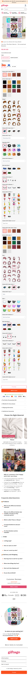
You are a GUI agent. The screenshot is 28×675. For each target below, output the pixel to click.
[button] (14, 71)
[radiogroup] (14, 75)
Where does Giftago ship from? (11, 563)
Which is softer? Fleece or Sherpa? (12, 519)
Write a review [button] (14, 587)
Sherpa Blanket (14, 57)
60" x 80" (14, 66)
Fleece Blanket (5, 57)
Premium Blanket (6, 60)
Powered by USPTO (17, 668)
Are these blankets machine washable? (11, 531)
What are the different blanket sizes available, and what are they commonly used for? (13, 513)
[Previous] (2, 27)
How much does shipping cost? (11, 568)
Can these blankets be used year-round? (12, 525)
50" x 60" (4, 66)
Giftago (11, 668)
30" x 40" (9, 66)
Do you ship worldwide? (10, 573)
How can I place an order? (10, 545)
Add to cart (14, 639)
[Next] (26, 27)
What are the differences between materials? (12, 506)
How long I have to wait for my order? (13, 558)
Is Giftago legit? (8, 540)
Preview (14, 386)
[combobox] (15, 9)
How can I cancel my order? (10, 550)
